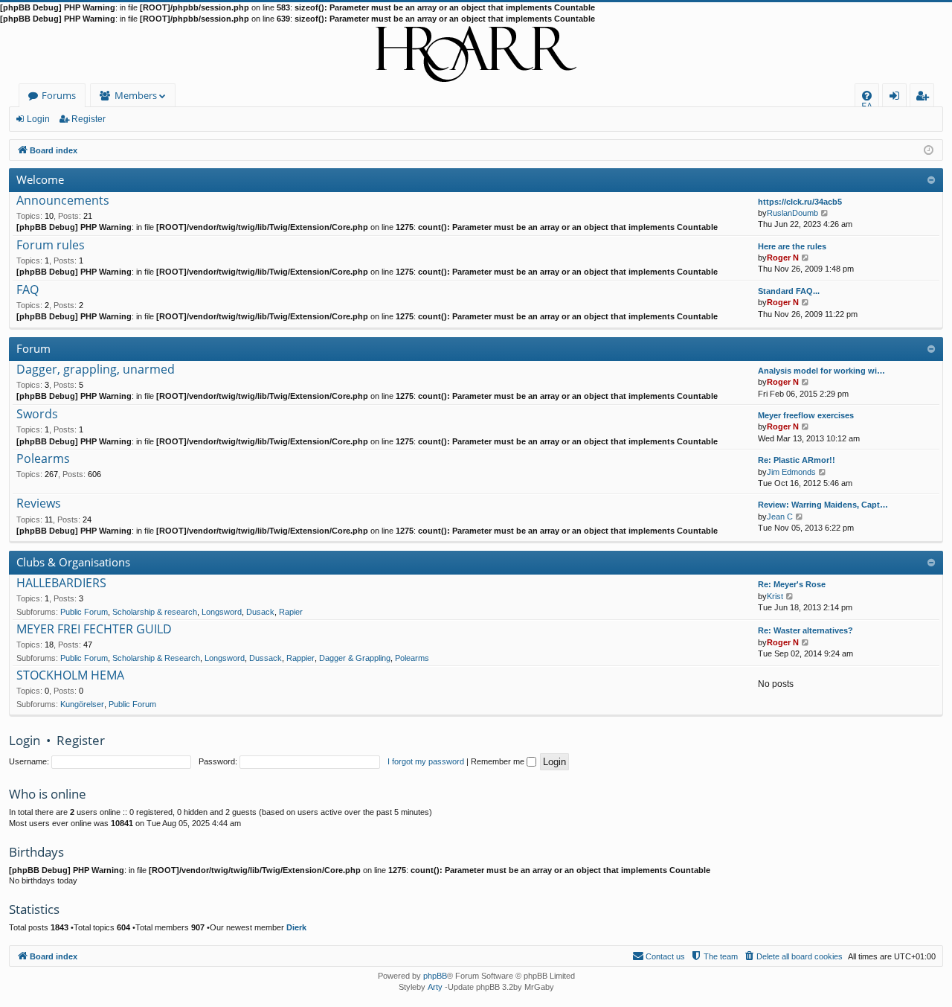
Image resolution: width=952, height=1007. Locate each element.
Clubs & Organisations (73, 561)
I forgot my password (425, 761)
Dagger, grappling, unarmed (95, 369)
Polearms (43, 459)
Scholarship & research (154, 611)
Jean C (780, 516)
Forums (59, 95)
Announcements (62, 201)
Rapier (291, 611)
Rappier (300, 657)
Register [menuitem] (925, 98)
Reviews (38, 503)
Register (88, 119)
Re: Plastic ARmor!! (796, 459)
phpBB (435, 975)
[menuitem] (866, 95)
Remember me (499, 761)
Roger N (783, 257)
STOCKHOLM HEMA (70, 675)
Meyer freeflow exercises (806, 415)
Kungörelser (82, 704)
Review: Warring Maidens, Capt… (823, 504)
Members (136, 95)
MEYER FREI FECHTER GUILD (94, 629)
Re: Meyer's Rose (792, 584)
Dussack (265, 657)
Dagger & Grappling (354, 657)
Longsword (222, 611)
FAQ (27, 290)
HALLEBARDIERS (61, 583)
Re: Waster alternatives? (805, 630)
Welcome (40, 179)
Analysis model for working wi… (821, 370)
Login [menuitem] (897, 98)
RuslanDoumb (792, 212)
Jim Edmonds (791, 471)
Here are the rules (792, 246)
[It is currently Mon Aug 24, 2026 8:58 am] (928, 149)
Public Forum (84, 611)
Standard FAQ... (789, 291)
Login (38, 119)
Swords (37, 414)
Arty (435, 986)
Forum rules (50, 245)
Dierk (296, 927)
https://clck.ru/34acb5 (800, 201)
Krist (775, 596)
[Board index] (476, 54)
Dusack (260, 611)
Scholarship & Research (156, 657)
